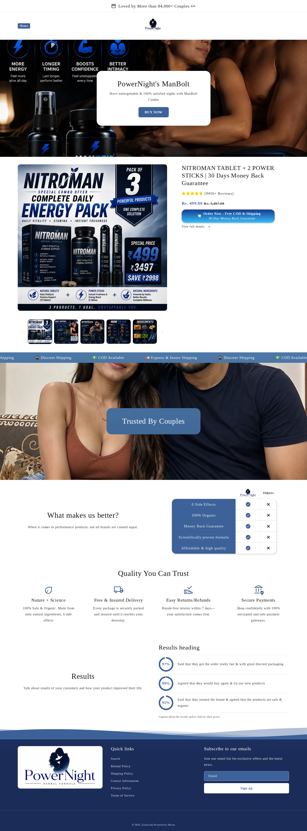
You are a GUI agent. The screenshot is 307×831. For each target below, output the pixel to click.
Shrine (171, 824)
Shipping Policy (122, 773)
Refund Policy (120, 766)
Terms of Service (122, 795)
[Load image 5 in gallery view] (145, 332)
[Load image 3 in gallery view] (92, 332)
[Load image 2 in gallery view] (66, 332)
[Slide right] (162, 331)
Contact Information (125, 780)
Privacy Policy (121, 788)
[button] (268, 26)
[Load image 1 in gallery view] (40, 332)
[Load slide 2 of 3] (153, 475)
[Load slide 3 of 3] (160, 475)
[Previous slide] (137, 475)
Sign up (246, 788)
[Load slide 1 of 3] (147, 475)
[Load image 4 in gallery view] (119, 332)
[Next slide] (170, 475)
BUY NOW (153, 112)
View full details (194, 226)
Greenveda (147, 824)
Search (115, 758)
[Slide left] (22, 331)
